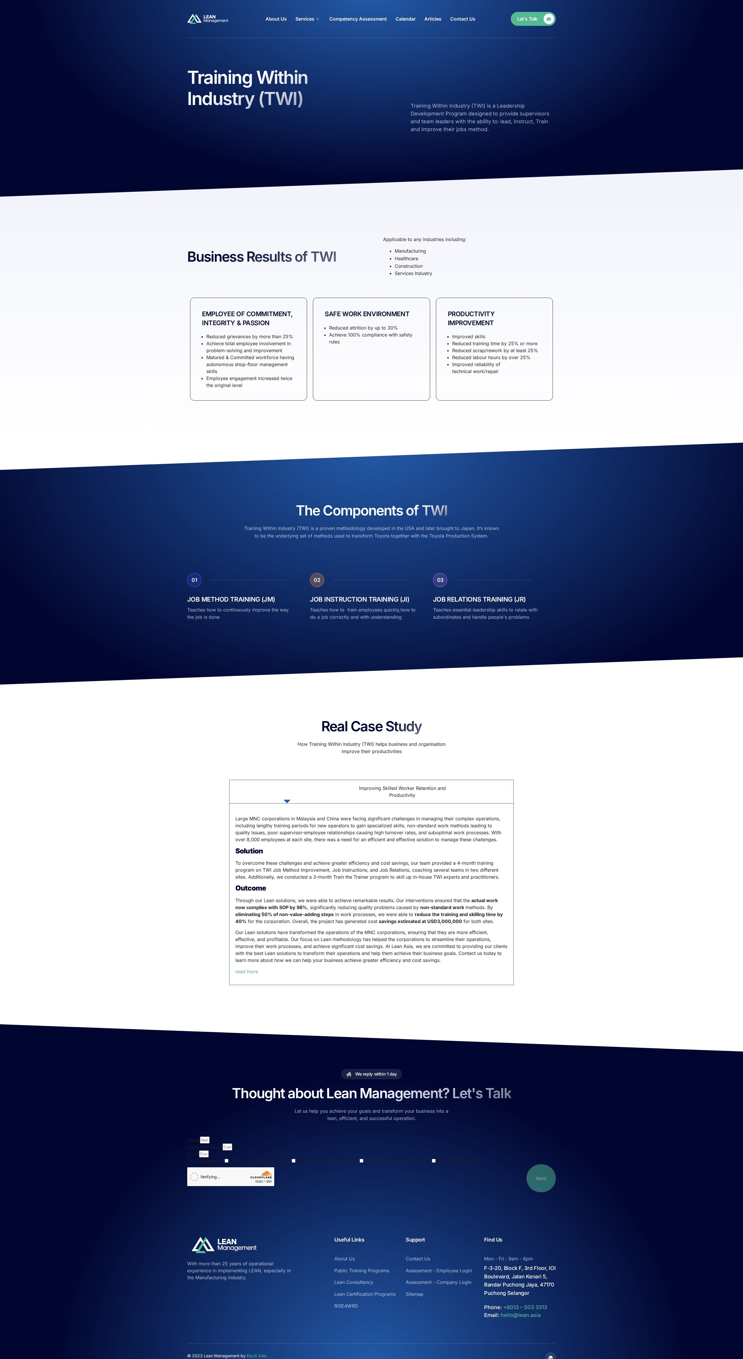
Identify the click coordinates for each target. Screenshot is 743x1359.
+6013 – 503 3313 (525, 1307)
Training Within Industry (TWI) (398, 1161)
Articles (432, 19)
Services (304, 19)
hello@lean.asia (521, 1315)
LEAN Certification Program (328, 1161)
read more (246, 971)
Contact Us (462, 19)
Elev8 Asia (256, 1355)
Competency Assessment (358, 19)
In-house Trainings (458, 1161)
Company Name (205, 1147)
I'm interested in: (205, 1161)
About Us (276, 19)
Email (193, 1154)
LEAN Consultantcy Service (261, 1161)
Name (193, 1140)
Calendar (406, 19)
